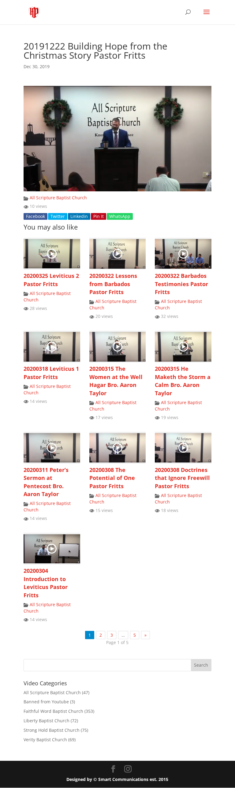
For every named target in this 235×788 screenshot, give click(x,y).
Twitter (57, 216)
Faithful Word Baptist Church (53, 711)
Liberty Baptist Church (46, 721)
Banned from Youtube (46, 702)
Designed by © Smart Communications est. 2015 (117, 779)
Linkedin (79, 216)
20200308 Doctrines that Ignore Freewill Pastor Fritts (182, 478)
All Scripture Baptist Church (58, 198)
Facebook (35, 216)
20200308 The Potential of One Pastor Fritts (112, 478)
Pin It (98, 216)
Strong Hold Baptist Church (52, 730)
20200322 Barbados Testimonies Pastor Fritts (181, 284)
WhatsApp (119, 216)
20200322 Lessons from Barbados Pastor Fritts (113, 284)
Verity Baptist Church (45, 739)
